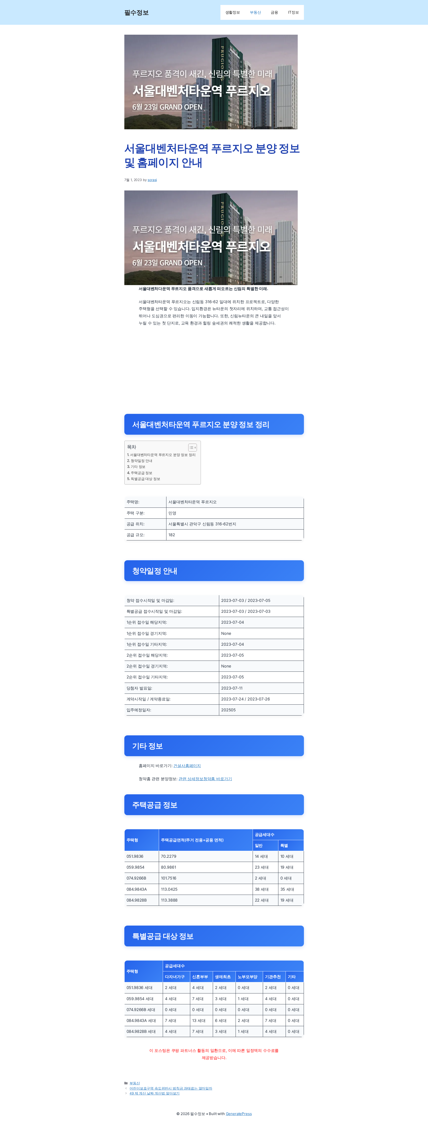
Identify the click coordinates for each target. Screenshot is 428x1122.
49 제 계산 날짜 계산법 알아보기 (155, 1093)
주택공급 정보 (141, 473)
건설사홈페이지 (187, 765)
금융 (274, 12)
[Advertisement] (214, 367)
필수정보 (136, 12)
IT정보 (293, 12)
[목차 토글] (190, 447)
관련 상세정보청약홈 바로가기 (205, 778)
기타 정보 (138, 466)
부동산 (255, 12)
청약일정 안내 (141, 460)
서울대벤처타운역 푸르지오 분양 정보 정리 (162, 455)
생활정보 (232, 12)
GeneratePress (239, 1113)
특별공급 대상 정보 (145, 479)
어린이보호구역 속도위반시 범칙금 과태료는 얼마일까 (171, 1088)
